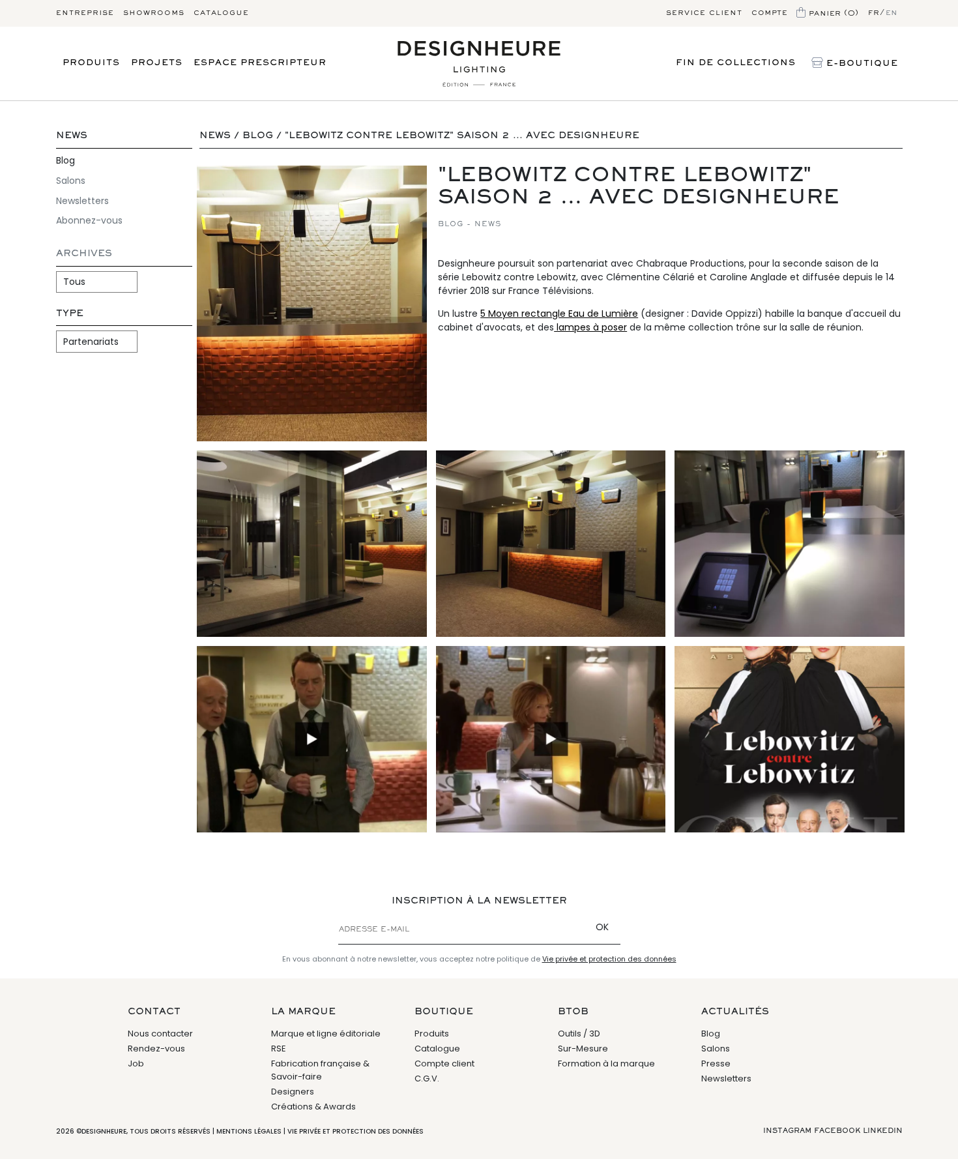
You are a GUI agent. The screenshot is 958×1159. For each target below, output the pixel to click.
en (892, 13)
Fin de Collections (736, 63)
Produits (91, 63)
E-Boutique (860, 64)
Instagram (787, 1131)
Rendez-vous (156, 1048)
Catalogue (221, 13)
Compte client (444, 1063)
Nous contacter (160, 1033)
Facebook (837, 1131)
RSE (278, 1048)
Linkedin (883, 1131)
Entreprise (85, 13)
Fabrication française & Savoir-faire (320, 1070)
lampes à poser (590, 327)
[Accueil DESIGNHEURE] (479, 63)
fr (874, 13)
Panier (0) (832, 13)
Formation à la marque (606, 1063)
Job (136, 1063)
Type (69, 314)
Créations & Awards (313, 1106)
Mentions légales (249, 1131)
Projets (156, 63)
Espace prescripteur (260, 63)
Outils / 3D (579, 1033)
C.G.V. (426, 1078)
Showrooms (153, 13)
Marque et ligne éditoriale (326, 1033)
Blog (65, 160)
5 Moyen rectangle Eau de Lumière (559, 313)
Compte (769, 13)
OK (602, 926)
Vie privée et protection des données (609, 959)
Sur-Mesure (583, 1048)
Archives (84, 254)
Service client (704, 13)
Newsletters (82, 200)
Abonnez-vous (89, 220)
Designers (292, 1091)
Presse (716, 1063)
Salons (70, 180)
